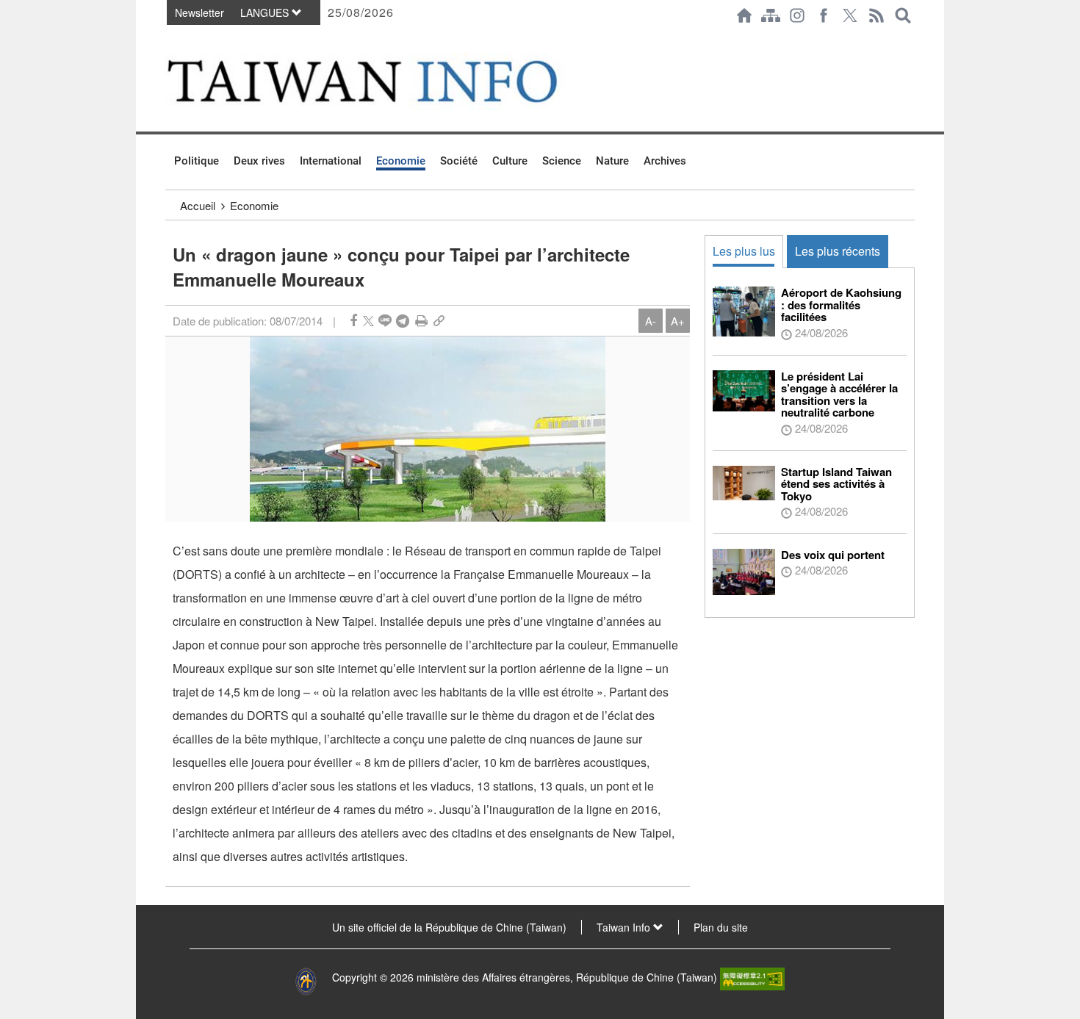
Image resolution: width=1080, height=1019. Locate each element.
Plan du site (721, 927)
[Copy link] (439, 320)
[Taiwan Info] (386, 81)
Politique (196, 161)
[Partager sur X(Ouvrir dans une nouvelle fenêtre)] (368, 320)
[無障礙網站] (752, 977)
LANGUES (266, 12)
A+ (678, 320)
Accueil (197, 205)
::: (169, 38)
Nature (612, 161)
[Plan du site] (770, 15)
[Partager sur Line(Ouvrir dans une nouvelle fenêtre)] (385, 320)
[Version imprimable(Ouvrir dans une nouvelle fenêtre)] (421, 320)
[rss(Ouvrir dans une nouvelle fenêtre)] (876, 15)
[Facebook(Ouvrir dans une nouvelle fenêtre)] (823, 15)
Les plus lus (744, 250)
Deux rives (259, 161)
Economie (400, 161)
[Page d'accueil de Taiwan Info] (744, 15)
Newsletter (199, 12)
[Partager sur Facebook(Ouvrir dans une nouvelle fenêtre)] (353, 320)
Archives (665, 161)
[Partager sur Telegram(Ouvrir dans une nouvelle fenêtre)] (402, 320)
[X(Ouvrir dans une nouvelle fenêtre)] (850, 15)
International (330, 161)
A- (650, 320)
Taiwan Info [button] (625, 927)
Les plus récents (837, 250)
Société (459, 161)
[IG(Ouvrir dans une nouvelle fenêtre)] (797, 15)
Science (561, 161)
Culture (510, 161)
